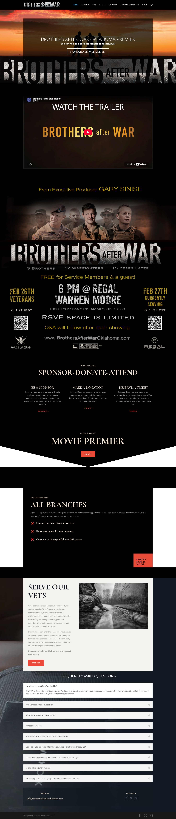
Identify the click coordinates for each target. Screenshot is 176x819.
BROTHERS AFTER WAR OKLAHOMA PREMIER (88, 39)
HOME (75, 5)
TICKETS (102, 5)
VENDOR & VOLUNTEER (129, 5)
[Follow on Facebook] (126, 798)
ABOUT (145, 5)
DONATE (87, 408)
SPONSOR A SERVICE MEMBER (88, 51)
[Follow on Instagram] (136, 798)
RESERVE (133, 411)
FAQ (94, 5)
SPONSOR (113, 5)
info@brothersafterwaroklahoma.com (45, 798)
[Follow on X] (131, 798)
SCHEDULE (85, 5)
